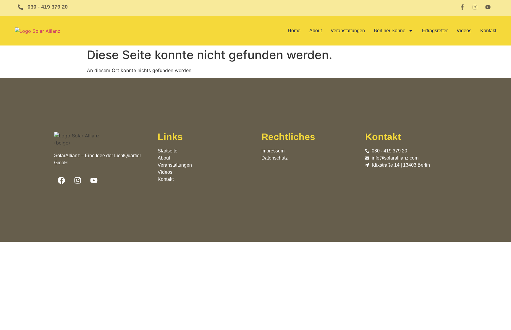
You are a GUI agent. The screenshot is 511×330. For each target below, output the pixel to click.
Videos (464, 30)
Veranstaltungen (348, 30)
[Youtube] (94, 180)
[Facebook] (61, 180)
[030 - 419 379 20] (20, 7)
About (315, 30)
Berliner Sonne (389, 30)
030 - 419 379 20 (48, 7)
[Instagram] (77, 180)
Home (294, 30)
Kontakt (488, 30)
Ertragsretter (435, 30)
